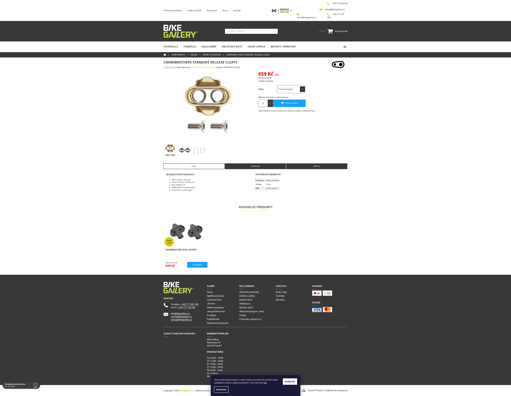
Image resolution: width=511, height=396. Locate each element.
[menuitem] (171, 46)
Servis (225, 10)
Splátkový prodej (215, 295)
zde (265, 382)
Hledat (282, 31)
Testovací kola (214, 299)
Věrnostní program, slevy (251, 311)
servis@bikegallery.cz (181, 316)
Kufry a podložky (272, 180)
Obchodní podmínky (173, 10)
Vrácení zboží (245, 299)
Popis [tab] (194, 166)
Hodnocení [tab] (255, 166)
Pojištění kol (213, 319)
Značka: (227, 67)
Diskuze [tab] (317, 166)
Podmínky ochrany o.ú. (250, 319)
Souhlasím (290, 381)
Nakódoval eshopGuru (337, 390)
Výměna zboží (246, 307)
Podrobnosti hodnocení (202, 67)
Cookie (242, 315)
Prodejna (211, 315)
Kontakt (237, 10)
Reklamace (212, 10)
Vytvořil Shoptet (316, 390)
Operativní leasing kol (217, 323)
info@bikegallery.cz (180, 313)
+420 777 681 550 (189, 304)
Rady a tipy (281, 292)
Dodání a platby (194, 10)
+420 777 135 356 (186, 307)
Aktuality (280, 299)
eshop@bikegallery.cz (181, 319)
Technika (280, 295)
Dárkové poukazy (215, 307)
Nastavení (221, 389)
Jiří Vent (211, 303)
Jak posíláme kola (216, 311)
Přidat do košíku (291, 103)
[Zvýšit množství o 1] (270, 101)
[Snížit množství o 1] (270, 105)
